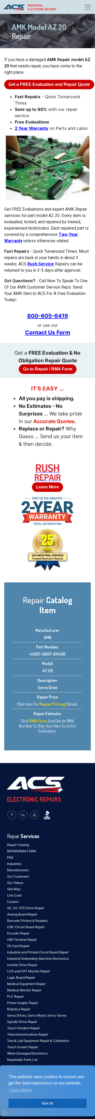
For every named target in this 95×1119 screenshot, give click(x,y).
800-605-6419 (47, 316)
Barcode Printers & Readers (27, 921)
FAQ (10, 857)
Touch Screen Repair (22, 1047)
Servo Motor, (37, 1015)
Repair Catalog (18, 845)
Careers (13, 902)
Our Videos (15, 883)
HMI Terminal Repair (22, 940)
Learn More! (20, 1090)
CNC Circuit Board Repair (26, 927)
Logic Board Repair (21, 977)
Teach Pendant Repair (23, 1028)
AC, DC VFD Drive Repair (25, 908)
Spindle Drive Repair (22, 1022)
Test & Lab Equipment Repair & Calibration (38, 1041)
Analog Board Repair (22, 914)
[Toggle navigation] (87, 7)
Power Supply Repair (22, 1003)
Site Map (13, 889)
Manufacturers (18, 870)
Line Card (14, 895)
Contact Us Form (47, 332)
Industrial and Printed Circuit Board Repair (38, 952)
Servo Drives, (17, 1015)
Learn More (47, 487)
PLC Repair (15, 996)
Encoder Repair (18, 933)
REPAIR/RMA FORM (21, 851)
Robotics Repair (18, 1009)
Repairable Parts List (22, 1060)
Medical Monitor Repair (24, 990)
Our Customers (18, 876)
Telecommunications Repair (27, 1034)
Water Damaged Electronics (27, 1053)
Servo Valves (56, 1015)
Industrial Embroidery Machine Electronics (38, 958)
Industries (14, 864)
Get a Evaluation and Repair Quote (49, 84)
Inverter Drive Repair (22, 965)
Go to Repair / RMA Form (47, 369)
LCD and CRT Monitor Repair (28, 971)
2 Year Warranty (31, 128)
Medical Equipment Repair (26, 984)
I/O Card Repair (18, 946)
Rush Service (40, 263)
